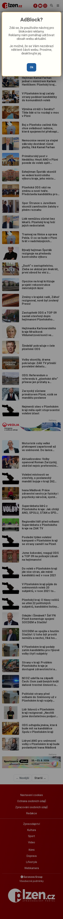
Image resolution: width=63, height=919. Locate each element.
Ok (31, 67)
